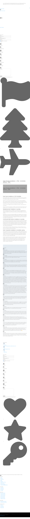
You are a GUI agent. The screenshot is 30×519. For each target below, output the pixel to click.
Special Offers (2, 506)
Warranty (2, 481)
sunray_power (5, 183)
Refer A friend (2, 507)
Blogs (1, 480)
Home (1, 477)
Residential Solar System (3, 501)
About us (2, 478)
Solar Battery (2, 489)
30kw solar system (3, 496)
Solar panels (2, 487)
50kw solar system (3, 497)
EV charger (2, 490)
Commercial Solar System (4, 502)
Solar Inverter (2, 488)
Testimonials (2, 479)
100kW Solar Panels (3, 498)
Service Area (2, 505)
